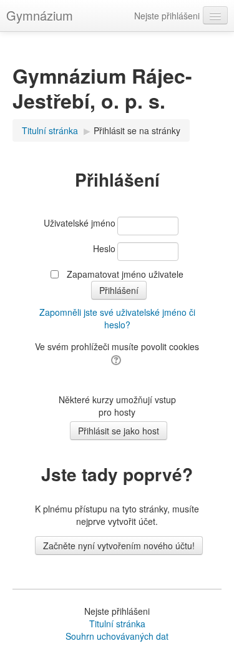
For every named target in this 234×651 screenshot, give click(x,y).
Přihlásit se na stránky (137, 130)
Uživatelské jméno (79, 223)
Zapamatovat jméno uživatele (125, 274)
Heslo (104, 248)
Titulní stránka (117, 623)
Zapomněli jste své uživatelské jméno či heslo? (117, 318)
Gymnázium (39, 15)
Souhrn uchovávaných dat (117, 636)
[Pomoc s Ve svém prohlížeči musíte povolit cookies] (117, 359)
